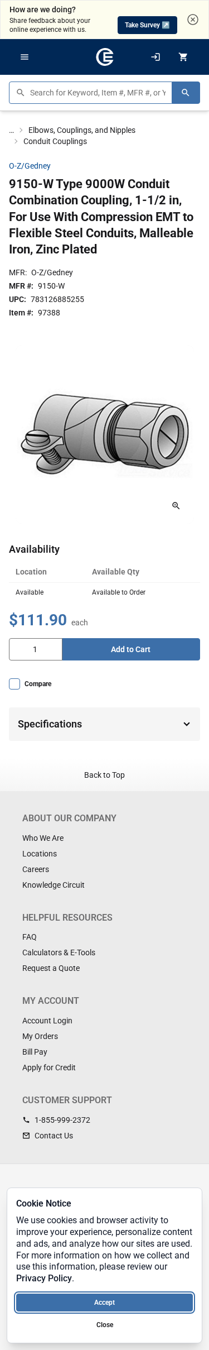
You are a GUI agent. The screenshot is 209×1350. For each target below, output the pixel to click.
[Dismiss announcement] (193, 19)
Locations (39, 853)
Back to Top (104, 774)
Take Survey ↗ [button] (147, 25)
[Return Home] (105, 57)
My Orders (40, 1036)
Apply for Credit (49, 1067)
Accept (104, 1302)
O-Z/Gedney (30, 165)
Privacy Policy (44, 1278)
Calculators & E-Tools (58, 952)
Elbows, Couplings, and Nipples (81, 130)
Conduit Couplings (55, 141)
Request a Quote (51, 968)
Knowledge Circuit (53, 884)
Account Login (47, 1020)
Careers (35, 869)
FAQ (29, 936)
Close (104, 1325)
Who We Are (43, 838)
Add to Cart (130, 649)
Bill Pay (34, 1051)
